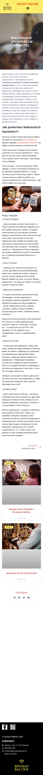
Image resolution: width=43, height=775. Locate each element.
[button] (27, 8)
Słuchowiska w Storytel (27, 143)
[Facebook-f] (4, 727)
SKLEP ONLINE (28, 4)
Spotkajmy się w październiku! (21, 573)
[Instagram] (12, 727)
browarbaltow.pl (29, 140)
